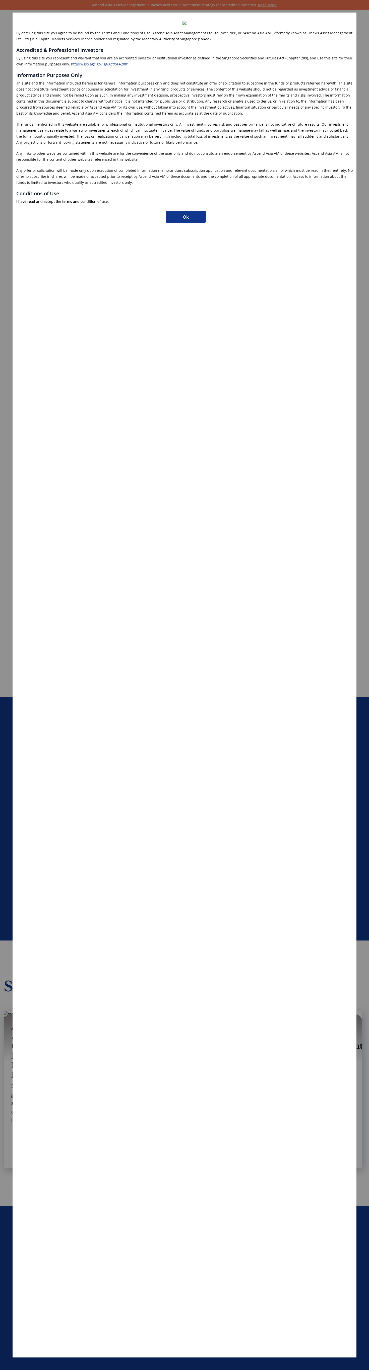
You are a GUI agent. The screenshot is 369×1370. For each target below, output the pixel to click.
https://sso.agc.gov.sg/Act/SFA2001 (100, 64)
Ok (186, 217)
